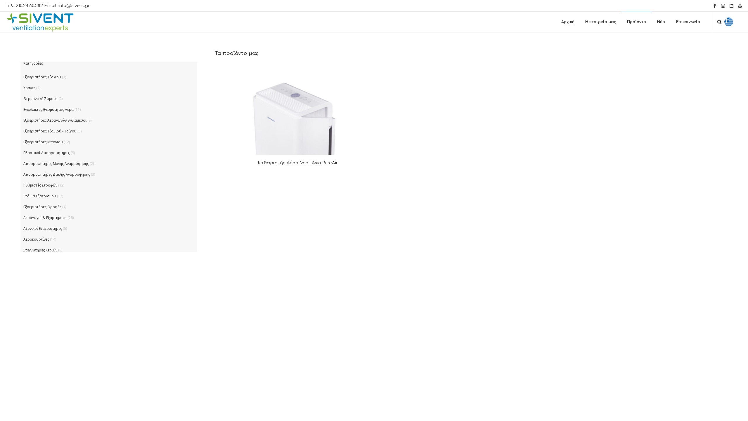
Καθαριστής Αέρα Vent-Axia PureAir (298, 163)
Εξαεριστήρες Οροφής (42, 206)
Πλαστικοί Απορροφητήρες (46, 152)
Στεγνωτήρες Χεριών (40, 250)
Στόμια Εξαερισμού (39, 196)
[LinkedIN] (731, 6)
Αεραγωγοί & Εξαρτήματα (45, 217)
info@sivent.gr (74, 5)
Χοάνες (29, 87)
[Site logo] (45, 22)
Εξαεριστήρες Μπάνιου (43, 141)
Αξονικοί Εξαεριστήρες (42, 228)
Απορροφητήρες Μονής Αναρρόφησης (56, 163)
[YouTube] (740, 6)
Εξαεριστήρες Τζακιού (42, 77)
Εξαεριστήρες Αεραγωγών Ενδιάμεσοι (54, 120)
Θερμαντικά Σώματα (40, 98)
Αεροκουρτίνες (36, 239)
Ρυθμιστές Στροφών (40, 185)
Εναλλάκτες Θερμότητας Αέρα (48, 109)
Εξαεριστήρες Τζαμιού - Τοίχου (50, 131)
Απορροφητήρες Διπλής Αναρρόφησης (56, 174)
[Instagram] (723, 6)
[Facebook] (714, 6)
